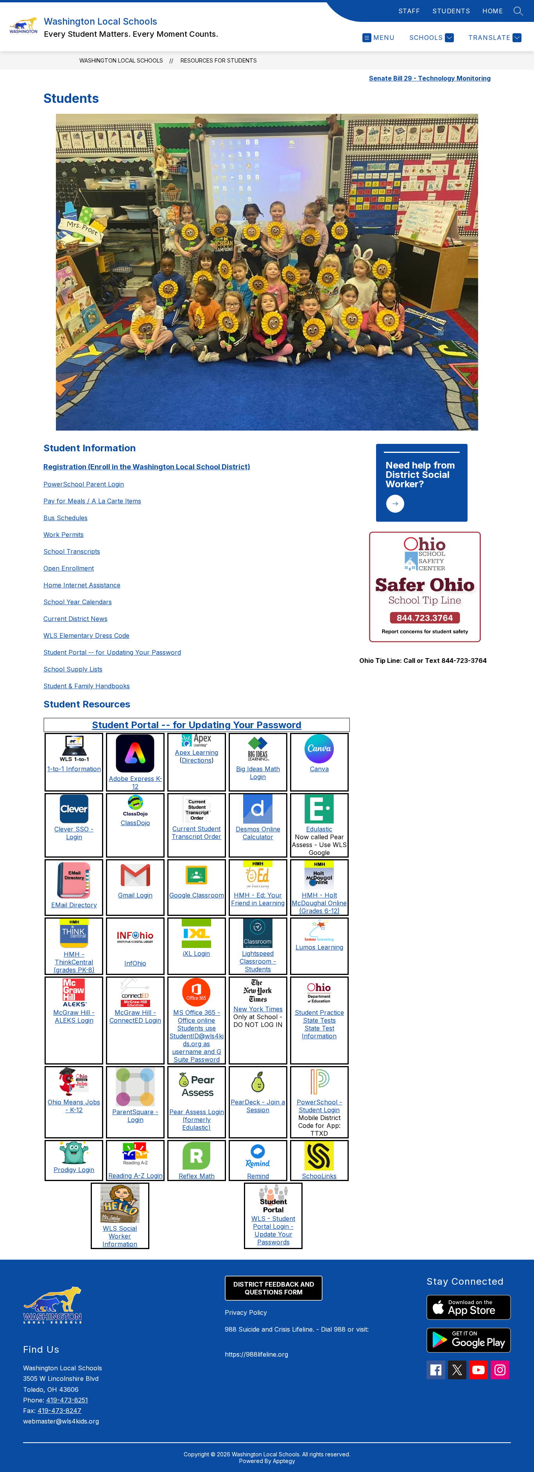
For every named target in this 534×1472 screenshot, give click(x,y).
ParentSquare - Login (135, 1116)
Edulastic (319, 829)
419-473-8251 (67, 1400)
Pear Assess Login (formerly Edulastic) (196, 1119)
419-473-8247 (59, 1411)
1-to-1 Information (74, 769)
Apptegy (284, 1461)
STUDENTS (451, 11)
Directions (196, 760)
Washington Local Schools (121, 60)
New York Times (258, 1009)
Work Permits (63, 535)
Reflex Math (197, 1176)
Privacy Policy (246, 1312)
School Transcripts (71, 551)
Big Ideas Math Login (258, 773)
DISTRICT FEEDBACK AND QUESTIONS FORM (273, 1288)
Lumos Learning (319, 947)
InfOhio (135, 963)
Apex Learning (196, 752)
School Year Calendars (77, 602)
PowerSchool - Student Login (319, 1106)
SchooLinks (319, 1176)
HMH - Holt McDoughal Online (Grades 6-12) (319, 903)
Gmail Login (135, 895)
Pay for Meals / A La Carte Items (92, 501)
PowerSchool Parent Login (83, 484)
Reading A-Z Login (135, 1175)
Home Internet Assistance (81, 585)
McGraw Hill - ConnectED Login (135, 1016)
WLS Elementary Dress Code (86, 635)
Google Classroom (196, 895)
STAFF (409, 11)
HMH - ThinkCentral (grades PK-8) (74, 962)
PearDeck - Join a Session (258, 1106)
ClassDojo (135, 823)
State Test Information (319, 1032)
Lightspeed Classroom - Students (258, 961)
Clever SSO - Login (73, 833)
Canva (319, 769)
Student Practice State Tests (319, 1016)
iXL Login (196, 953)
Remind (258, 1176)
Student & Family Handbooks (86, 686)
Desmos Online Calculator (258, 833)
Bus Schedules (65, 518)
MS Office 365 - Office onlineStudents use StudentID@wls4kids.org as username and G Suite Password (196, 1036)
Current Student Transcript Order (196, 832)
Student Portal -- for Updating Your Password (112, 652)
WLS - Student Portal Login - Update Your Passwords (273, 1230)
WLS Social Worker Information (119, 1236)
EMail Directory (74, 905)
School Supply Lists (72, 669)
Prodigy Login (74, 1170)
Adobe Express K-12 (135, 782)
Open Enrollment (68, 568)
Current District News (75, 619)
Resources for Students (219, 60)
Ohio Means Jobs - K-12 (74, 1106)
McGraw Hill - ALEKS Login (74, 1016)
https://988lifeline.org (256, 1354)
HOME (492, 11)
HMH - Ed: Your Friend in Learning (258, 899)
